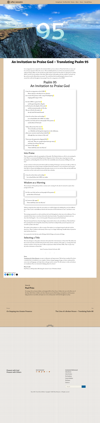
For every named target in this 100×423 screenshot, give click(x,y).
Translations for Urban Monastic (31, 258)
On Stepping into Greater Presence (19, 311)
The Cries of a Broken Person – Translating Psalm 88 (74, 311)
